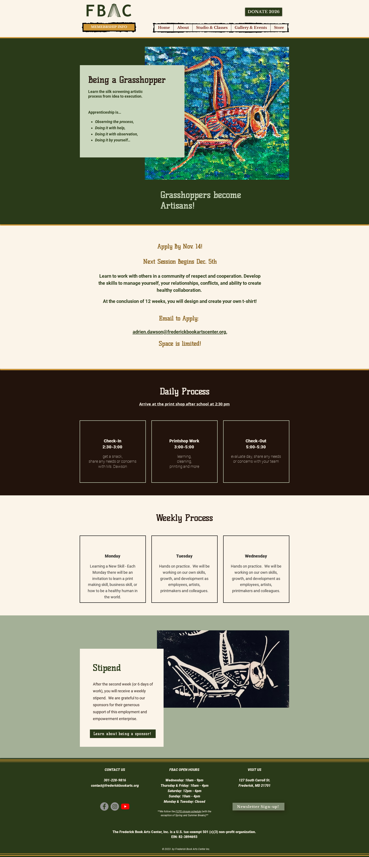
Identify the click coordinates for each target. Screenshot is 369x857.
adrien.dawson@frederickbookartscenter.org (179, 332)
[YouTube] (125, 806)
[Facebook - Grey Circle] (104, 806)
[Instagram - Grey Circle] (115, 806)
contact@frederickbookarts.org (115, 786)
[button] (211, 27)
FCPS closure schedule (188, 811)
